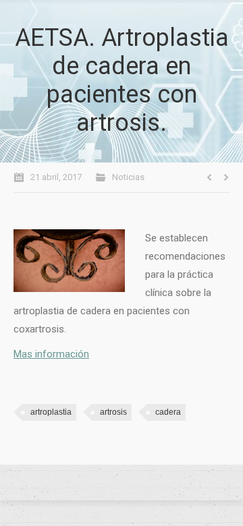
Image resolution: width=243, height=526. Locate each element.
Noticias (128, 177)
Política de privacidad (121, 483)
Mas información (51, 354)
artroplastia (51, 412)
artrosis (113, 412)
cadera (168, 412)
